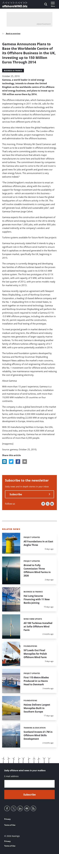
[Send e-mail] (27, 808)
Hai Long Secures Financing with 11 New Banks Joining (37, 599)
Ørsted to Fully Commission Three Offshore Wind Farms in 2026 (37, 570)
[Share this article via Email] (24, 461)
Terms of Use (9, 825)
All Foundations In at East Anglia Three (38, 543)
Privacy (7, 819)
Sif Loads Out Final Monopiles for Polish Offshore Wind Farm (35, 654)
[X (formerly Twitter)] (48, 504)
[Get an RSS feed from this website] (33, 808)
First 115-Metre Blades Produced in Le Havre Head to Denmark (36, 681)
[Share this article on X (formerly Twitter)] (11, 461)
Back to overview (13, 33)
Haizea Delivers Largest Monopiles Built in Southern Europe (37, 708)
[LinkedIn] (52, 504)
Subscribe (16, 494)
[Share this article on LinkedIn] (4, 461)
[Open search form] (46, 4)
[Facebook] (43, 504)
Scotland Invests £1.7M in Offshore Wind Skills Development (38, 735)
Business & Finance (13, 70)
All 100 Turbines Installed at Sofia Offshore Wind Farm (38, 626)
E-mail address (11, 776)
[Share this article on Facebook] (18, 461)
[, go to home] (14, 4)
